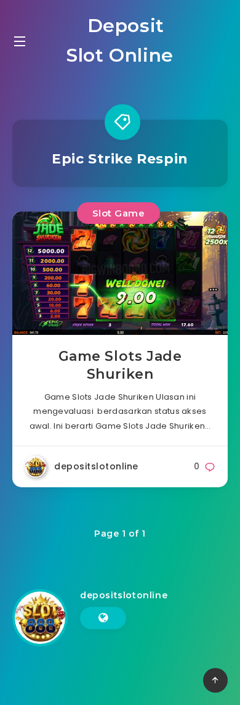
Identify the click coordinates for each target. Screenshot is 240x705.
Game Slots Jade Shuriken (120, 365)
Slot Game (118, 213)
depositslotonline (123, 595)
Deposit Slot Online (120, 40)
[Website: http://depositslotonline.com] (103, 618)
